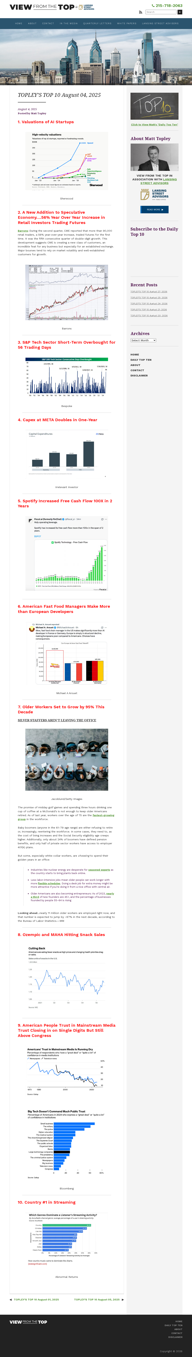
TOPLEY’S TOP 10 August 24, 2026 (148, 303)
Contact (48, 23)
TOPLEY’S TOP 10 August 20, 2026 (149, 315)
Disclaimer (139, 375)
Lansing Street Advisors (160, 23)
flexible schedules (49, 883)
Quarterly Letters (97, 23)
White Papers (126, 23)
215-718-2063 (168, 5)
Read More (153, 209)
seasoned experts (99, 869)
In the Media (69, 23)
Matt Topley (38, 113)
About (32, 23)
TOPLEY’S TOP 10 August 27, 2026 (148, 291)
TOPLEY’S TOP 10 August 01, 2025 (36, 1299)
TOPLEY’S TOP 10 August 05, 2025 (97, 1299)
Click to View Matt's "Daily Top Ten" (154, 124)
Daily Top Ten (141, 359)
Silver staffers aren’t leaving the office (57, 720)
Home (18, 23)
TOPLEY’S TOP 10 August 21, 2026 (148, 309)
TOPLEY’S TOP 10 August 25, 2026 (148, 297)
